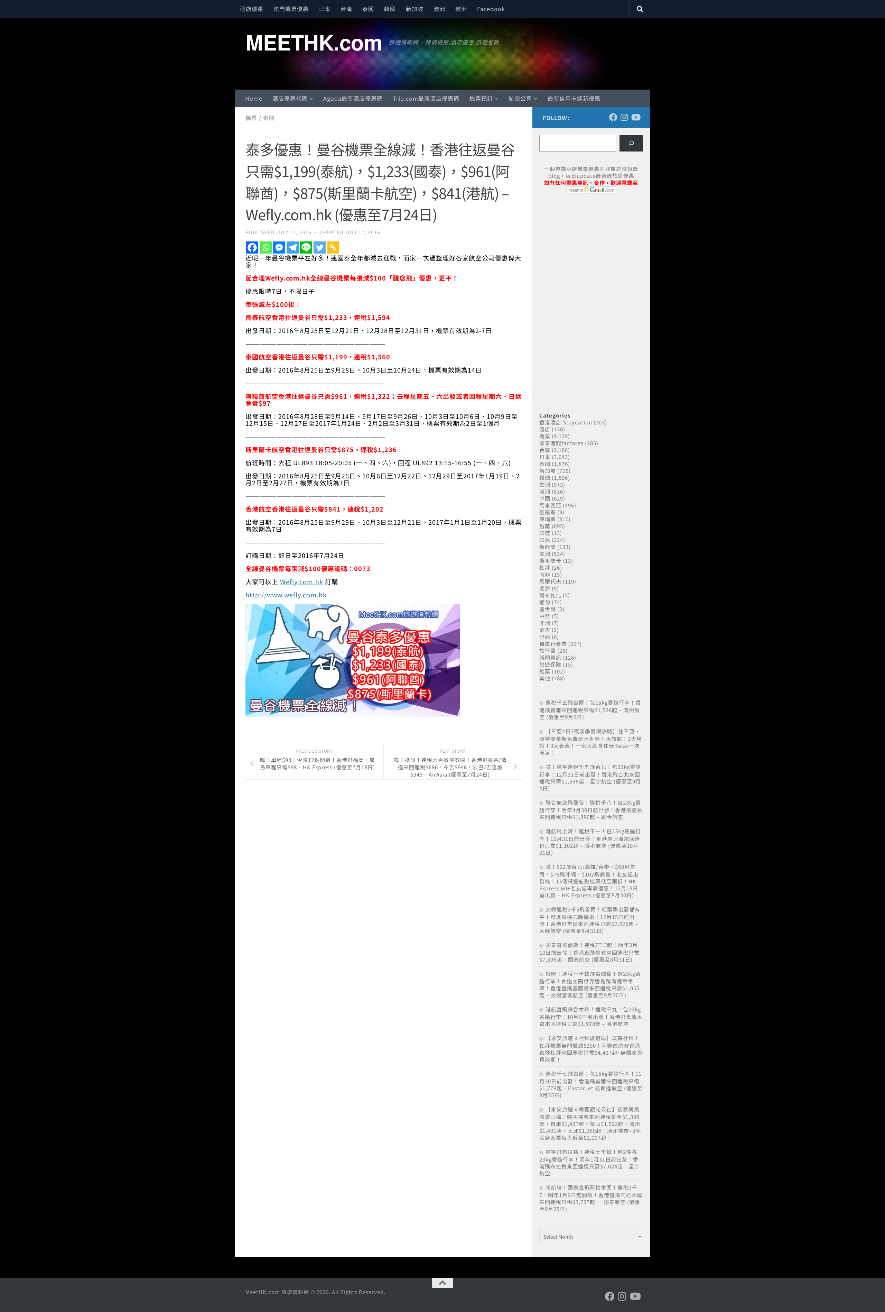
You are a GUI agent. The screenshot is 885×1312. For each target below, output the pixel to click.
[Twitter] (320, 247)
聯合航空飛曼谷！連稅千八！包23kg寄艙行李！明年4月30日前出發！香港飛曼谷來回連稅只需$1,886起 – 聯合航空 (591, 809)
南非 (544, 574)
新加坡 (414, 8)
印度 (544, 532)
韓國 (390, 8)
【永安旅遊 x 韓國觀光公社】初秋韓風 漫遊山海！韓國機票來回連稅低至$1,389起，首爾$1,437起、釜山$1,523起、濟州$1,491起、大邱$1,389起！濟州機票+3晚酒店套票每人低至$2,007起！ (590, 1123)
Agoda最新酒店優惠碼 (353, 98)
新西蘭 (547, 546)
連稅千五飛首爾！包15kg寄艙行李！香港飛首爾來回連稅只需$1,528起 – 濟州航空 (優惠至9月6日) (590, 710)
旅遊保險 (550, 664)
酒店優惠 (251, 8)
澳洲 (439, 8)
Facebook (491, 8)
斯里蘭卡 (550, 560)
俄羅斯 (547, 512)
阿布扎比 (550, 595)
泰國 (368, 8)
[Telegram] (293, 247)
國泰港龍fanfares (561, 443)
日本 (324, 8)
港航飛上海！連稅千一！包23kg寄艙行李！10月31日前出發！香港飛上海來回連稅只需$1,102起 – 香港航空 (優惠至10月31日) (590, 841)
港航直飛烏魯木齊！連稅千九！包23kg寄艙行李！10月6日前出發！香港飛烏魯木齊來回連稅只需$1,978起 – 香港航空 (591, 1016)
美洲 (544, 553)
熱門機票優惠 (291, 8)
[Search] (631, 143)
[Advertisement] (591, 252)
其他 (544, 678)
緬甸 (544, 602)
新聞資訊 (550, 657)
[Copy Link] (333, 247)
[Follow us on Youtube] (635, 117)
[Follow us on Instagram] (624, 117)
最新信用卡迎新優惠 (574, 98)
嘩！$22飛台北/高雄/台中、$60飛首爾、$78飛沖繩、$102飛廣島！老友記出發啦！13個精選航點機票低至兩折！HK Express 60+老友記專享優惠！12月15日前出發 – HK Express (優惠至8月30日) (589, 881)
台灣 (346, 8)
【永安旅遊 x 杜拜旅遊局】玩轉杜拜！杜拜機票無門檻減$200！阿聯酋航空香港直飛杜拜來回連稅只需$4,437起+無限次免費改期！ (591, 1048)
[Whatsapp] (266, 247)
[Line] (306, 247)
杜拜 (544, 567)
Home (253, 98)
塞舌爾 (547, 609)
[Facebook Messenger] (279, 247)
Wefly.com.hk (301, 581)
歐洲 (461, 8)
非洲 (544, 622)
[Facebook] (252, 247)
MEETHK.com (313, 41)
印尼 (544, 539)
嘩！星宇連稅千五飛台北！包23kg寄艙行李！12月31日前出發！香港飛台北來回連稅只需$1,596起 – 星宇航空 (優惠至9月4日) (590, 777)
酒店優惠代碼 (290, 98)
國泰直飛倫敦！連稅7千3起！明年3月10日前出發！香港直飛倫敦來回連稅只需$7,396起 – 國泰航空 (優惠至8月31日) (589, 952)
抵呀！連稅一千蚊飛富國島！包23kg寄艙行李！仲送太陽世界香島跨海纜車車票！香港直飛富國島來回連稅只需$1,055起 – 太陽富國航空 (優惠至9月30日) (590, 984)
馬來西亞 (550, 505)
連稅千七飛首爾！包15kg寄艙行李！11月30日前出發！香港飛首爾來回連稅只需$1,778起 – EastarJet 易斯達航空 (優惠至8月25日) (591, 1084)
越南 (544, 526)
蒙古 (544, 629)
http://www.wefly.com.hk (286, 594)
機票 (251, 117)
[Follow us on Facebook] (613, 117)
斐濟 (544, 588)
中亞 (544, 616)
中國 (544, 498)
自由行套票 (553, 643)
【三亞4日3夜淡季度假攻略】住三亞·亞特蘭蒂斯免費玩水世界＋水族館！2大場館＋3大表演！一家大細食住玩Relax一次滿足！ (590, 741)
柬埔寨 (547, 519)
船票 (544, 671)
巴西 (544, 636)
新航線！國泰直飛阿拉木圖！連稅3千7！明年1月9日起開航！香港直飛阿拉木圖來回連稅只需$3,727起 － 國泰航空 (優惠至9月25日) (591, 1198)
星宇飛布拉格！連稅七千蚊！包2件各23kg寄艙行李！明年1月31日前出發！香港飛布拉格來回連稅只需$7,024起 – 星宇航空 (589, 1162)
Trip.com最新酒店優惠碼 (426, 98)
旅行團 (547, 650)
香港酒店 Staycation (565, 422)
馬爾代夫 (550, 581)
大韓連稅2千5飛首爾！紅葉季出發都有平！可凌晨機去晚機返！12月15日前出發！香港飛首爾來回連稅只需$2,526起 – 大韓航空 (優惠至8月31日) (589, 920)
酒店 (544, 429)
